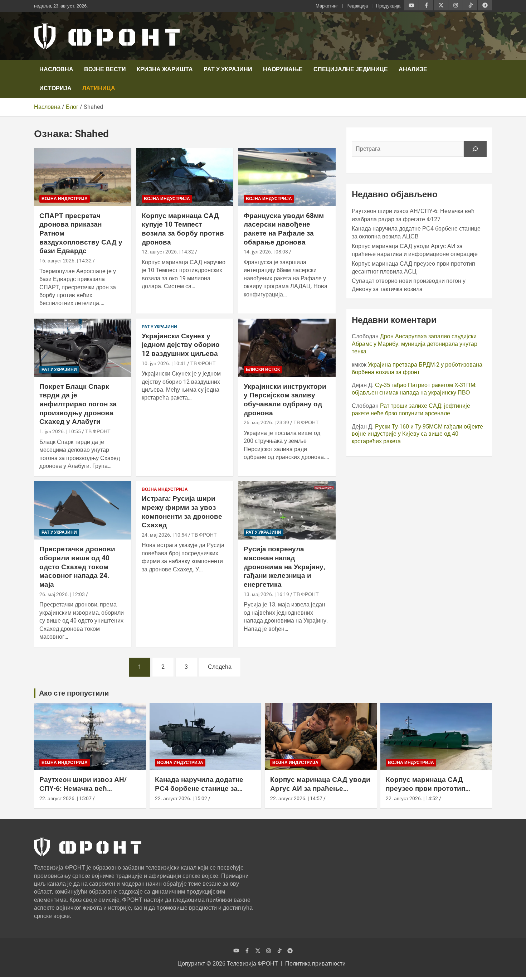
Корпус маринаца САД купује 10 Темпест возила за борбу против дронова (183, 229)
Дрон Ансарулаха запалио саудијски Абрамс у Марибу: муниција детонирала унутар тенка (414, 344)
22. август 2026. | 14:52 (412, 798)
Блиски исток (263, 369)
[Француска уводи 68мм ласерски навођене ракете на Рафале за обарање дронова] (287, 176)
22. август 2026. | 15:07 (65, 798)
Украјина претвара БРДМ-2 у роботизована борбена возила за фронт (417, 368)
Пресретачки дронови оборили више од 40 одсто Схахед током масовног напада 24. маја (77, 567)
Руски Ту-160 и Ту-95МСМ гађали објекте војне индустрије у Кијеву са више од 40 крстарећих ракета (417, 434)
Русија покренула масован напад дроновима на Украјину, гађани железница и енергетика (284, 567)
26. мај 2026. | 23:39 (266, 422)
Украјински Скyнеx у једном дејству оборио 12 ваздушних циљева (181, 345)
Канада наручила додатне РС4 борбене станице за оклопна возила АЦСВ (199, 788)
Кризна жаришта (165, 69)
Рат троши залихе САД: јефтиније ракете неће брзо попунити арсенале (411, 409)
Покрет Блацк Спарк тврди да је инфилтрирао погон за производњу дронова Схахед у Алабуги (78, 404)
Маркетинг (327, 6)
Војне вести (105, 69)
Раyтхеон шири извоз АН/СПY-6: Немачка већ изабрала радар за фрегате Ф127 (86, 792)
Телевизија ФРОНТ (252, 963)
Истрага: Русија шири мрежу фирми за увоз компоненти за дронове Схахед (182, 511)
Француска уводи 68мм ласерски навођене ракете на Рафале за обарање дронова (284, 229)
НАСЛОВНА (56, 69)
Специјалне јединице (350, 69)
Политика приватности (315, 963)
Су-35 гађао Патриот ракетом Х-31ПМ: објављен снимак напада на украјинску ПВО (414, 389)
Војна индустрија (65, 198)
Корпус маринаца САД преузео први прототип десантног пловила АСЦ (427, 788)
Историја (55, 88)
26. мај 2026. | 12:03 (62, 594)
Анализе (413, 69)
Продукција (388, 6)
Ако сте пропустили (74, 693)
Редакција (357, 6)
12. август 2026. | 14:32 (168, 252)
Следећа (220, 666)
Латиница (98, 88)
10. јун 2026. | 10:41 (164, 363)
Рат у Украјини (228, 69)
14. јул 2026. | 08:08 (266, 252)
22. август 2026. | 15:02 (181, 798)
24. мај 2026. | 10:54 (164, 535)
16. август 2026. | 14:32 (65, 260)
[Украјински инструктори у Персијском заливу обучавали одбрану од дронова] (287, 347)
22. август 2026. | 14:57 (296, 798)
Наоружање (283, 69)
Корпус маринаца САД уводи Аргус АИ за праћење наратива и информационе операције (320, 792)
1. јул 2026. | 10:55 (60, 431)
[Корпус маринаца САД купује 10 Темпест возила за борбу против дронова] (185, 176)
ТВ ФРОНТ (98, 431)
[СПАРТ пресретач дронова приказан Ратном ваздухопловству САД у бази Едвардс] (82, 176)
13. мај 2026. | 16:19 (266, 594)
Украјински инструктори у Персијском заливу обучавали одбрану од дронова (285, 399)
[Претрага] (475, 149)
